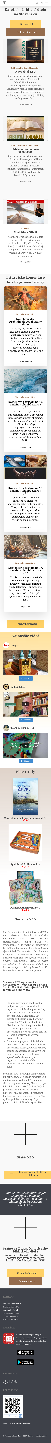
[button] (46, 3)
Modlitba (25, 229)
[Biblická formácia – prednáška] (25, 128)
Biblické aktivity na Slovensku (24, 68)
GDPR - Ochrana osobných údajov (35, 1436)
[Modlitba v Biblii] (25, 211)
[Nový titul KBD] (25, 51)
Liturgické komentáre (25, 314)
